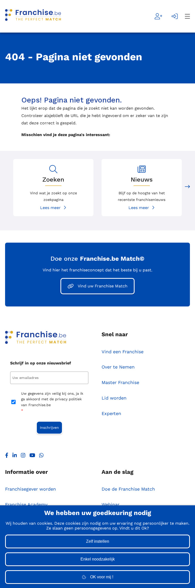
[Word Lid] (158, 16)
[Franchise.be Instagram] (23, 456)
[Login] (175, 16)
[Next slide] (187, 187)
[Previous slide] (7, 187)
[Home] (33, 16)
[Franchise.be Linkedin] (14, 456)
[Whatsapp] (41, 456)
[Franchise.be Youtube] (32, 456)
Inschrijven (49, 427)
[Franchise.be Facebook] (6, 456)
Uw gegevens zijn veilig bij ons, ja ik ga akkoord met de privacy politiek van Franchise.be (52, 402)
